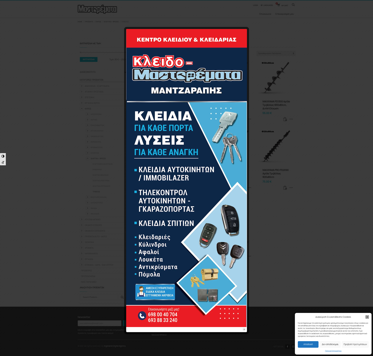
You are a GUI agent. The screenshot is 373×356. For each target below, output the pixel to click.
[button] (367, 317)
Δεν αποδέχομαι (330, 344)
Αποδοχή (308, 344)
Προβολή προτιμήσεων (355, 344)
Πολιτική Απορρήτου (333, 351)
